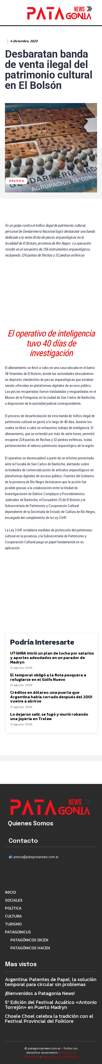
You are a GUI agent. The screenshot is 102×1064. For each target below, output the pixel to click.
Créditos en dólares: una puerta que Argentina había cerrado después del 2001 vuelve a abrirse (51, 696)
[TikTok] (37, 874)
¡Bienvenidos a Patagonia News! (40, 993)
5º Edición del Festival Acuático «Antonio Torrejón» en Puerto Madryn (51, 1005)
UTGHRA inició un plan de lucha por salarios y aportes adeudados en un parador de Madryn (52, 657)
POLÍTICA (16, 181)
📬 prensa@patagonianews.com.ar (33, 857)
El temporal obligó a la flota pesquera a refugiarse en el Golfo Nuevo (48, 677)
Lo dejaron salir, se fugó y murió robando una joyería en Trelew (49, 716)
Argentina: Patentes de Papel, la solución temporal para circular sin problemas (50, 982)
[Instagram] (24, 874)
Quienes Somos (30, 824)
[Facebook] (10, 874)
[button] (17, 12)
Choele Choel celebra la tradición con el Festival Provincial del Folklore (49, 1019)
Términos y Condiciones (60, 1056)
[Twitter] (51, 874)
